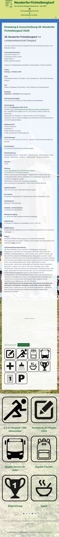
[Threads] (29, 513)
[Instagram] (26, 513)
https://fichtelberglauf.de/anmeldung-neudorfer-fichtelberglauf (29, 109)
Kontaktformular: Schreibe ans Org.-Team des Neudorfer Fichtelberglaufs (33, 521)
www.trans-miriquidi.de (30, 181)
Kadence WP (48, 532)
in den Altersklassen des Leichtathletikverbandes (19, 170)
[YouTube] (32, 513)
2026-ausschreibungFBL (10, 345)
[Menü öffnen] (29, 17)
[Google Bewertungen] (35, 513)
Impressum (6, 521)
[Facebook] (23, 513)
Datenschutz (29, 524)
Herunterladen (23, 345)
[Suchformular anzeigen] (55, 17)
